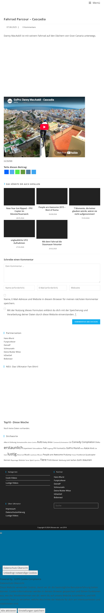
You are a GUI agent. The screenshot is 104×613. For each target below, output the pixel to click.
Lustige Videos (12, 483)
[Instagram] (28, 171)
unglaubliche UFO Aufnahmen (19, 241)
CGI (70, 442)
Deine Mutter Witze (12, 352)
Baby (45, 442)
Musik (27, 454)
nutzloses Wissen (36, 455)
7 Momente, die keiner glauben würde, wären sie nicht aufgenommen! (84, 211)
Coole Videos (11, 478)
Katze (87, 448)
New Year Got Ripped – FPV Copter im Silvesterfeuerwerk (19, 211)
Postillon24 (80, 455)
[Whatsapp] (17, 171)
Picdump (67, 454)
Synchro (37, 460)
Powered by (20, 579)
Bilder (50, 442)
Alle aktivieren (8, 610)
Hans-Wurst (9, 338)
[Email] (22, 171)
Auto (40, 442)
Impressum (11, 508)
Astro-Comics (32, 442)
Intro (82, 448)
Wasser (55, 460)
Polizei (74, 455)
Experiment (27, 448)
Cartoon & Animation (60, 442)
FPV (54, 448)
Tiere (43, 460)
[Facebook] (6, 171)
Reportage (14, 460)
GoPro (69, 448)
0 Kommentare (29, 27)
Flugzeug (50, 448)
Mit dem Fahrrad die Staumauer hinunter (52, 243)
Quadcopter (90, 454)
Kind (92, 448)
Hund (76, 448)
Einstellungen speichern (31, 610)
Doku (97, 442)
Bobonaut (8, 358)
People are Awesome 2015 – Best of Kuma (52, 208)
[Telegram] (33, 171)
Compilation (88, 442)
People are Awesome (53, 454)
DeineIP (7, 345)
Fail (44, 448)
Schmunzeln (9, 348)
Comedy (76, 442)
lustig (12, 454)
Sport (32, 460)
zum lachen (71, 460)
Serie (27, 460)
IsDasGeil (8, 355)
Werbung (62, 460)
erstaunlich (13, 447)
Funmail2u (61, 448)
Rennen (7, 460)
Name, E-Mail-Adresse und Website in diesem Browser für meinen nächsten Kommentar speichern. (51, 301)
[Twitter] (12, 171)
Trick (49, 460)
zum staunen (84, 460)
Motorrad (20, 455)
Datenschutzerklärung (15, 512)
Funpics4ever (9, 341)
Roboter (22, 460)
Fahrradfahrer (38, 448)
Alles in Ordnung (10, 442)
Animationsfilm (22, 442)
